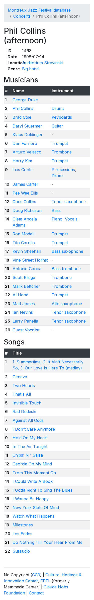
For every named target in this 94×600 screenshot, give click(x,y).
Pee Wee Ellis (25, 193)
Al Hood (20, 294)
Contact (36, 592)
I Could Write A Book (33, 481)
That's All (22, 394)
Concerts (22, 16)
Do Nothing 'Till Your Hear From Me (47, 542)
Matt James (24, 303)
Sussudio (21, 551)
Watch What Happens (33, 516)
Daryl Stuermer (27, 126)
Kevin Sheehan (27, 251)
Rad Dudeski (24, 411)
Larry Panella (25, 321)
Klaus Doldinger (28, 134)
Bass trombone (66, 268)
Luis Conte (23, 169)
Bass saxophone (67, 251)
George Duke (25, 99)
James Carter (25, 184)
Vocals (71, 219)
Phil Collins (23, 108)
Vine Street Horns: (30, 260)
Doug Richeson (27, 210)
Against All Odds (28, 420)
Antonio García (27, 268)
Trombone (62, 151)
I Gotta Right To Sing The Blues (42, 490)
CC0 (36, 574)
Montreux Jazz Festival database (39, 10)
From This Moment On (34, 472)
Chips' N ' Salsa (28, 455)
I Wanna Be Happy (31, 498)
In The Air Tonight (30, 446)
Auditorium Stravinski (42, 62)
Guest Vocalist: (26, 329)
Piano (57, 219)
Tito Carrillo (24, 242)
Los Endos (22, 533)
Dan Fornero (25, 143)
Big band (30, 68)
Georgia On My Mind (32, 463)
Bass (56, 210)
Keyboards (62, 117)
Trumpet (60, 143)
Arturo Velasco (27, 151)
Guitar (57, 126)
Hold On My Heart (30, 437)
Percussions (63, 169)
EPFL (45, 580)
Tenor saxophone (69, 201)
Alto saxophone (67, 303)
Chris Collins (24, 201)
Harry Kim (22, 160)
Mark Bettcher (26, 286)
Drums (58, 108)
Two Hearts (24, 385)
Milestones (23, 524)
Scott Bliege (24, 277)
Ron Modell (23, 233)
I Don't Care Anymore (34, 429)
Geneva (20, 376)
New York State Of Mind (36, 507)
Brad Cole (22, 117)
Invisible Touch (27, 402)
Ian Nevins (23, 312)
